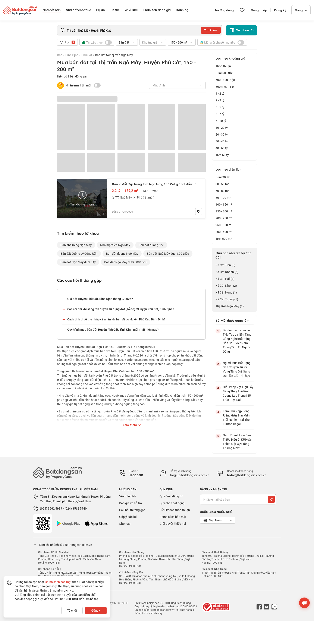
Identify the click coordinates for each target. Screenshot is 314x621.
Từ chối (72, 610)
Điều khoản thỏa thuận (175, 510)
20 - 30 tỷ (222, 134)
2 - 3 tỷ (220, 100)
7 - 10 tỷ (221, 121)
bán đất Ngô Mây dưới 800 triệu (168, 253)
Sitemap (125, 524)
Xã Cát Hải (225, 279)
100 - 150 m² (224, 204)
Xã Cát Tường (227, 299)
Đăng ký (280, 10)
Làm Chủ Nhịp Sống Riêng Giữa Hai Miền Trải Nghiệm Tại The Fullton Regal (236, 417)
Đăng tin (301, 10)
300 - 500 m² (224, 232)
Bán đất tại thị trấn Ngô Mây (114, 55)
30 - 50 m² (222, 184)
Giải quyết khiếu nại (173, 524)
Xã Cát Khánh (227, 272)
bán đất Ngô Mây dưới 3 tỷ (78, 262)
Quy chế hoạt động (172, 503)
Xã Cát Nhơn (226, 285)
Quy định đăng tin (171, 496)
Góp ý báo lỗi (128, 517)
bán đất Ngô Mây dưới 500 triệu (125, 262)
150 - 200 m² (224, 211)
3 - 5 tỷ (220, 107)
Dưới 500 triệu (225, 73)
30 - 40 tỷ (222, 141)
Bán (59, 55)
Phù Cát (86, 55)
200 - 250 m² (224, 218)
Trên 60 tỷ (222, 155)
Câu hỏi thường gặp (132, 510)
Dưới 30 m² (223, 177)
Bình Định (71, 55)
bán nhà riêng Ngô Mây (76, 245)
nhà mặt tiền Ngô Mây (115, 245)
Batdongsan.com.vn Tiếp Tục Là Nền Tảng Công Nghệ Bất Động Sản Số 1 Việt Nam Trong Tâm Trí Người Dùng (237, 341)
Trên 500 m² (224, 239)
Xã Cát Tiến (225, 265)
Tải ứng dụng (224, 10)
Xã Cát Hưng (226, 292)
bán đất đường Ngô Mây (122, 253)
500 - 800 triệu (225, 80)
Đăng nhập (259, 10)
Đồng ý (96, 610)
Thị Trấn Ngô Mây (230, 306)
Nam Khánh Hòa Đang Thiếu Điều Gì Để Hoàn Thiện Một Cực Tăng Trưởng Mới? (237, 441)
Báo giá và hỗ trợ (130, 503)
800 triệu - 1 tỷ (225, 87)
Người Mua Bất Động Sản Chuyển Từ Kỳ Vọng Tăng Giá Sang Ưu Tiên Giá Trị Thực (237, 369)
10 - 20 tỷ (222, 128)
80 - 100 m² (223, 198)
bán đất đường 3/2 (151, 245)
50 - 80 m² (222, 191)
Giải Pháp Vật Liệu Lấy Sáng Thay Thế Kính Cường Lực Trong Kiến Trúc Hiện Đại (238, 393)
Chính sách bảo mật (173, 517)
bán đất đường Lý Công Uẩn (78, 253)
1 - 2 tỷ (220, 93)
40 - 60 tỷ (222, 148)
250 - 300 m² (224, 225)
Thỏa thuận (223, 66)
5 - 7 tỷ (220, 114)
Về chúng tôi (127, 496)
